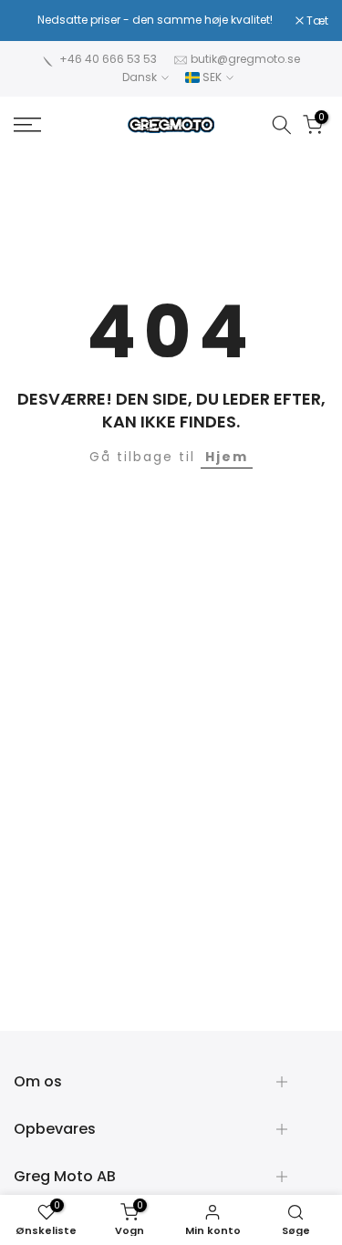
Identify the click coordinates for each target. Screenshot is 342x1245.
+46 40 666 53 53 (108, 59)
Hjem (226, 457)
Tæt (316, 20)
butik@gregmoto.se (245, 59)
